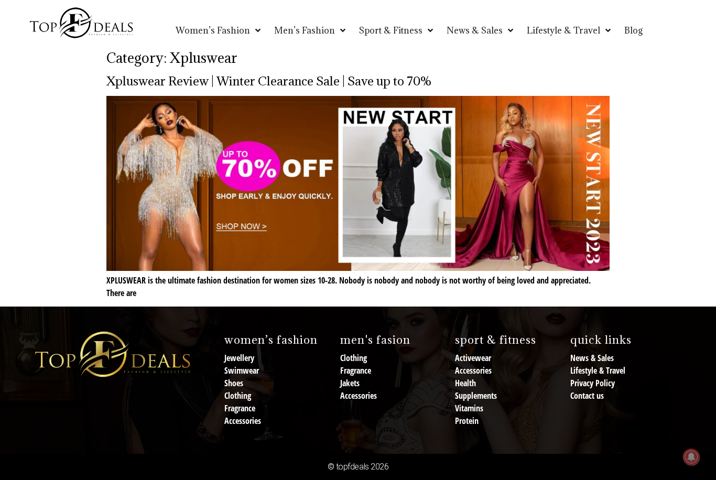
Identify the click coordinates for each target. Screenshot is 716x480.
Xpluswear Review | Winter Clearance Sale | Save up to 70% (269, 81)
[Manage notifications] (691, 457)
